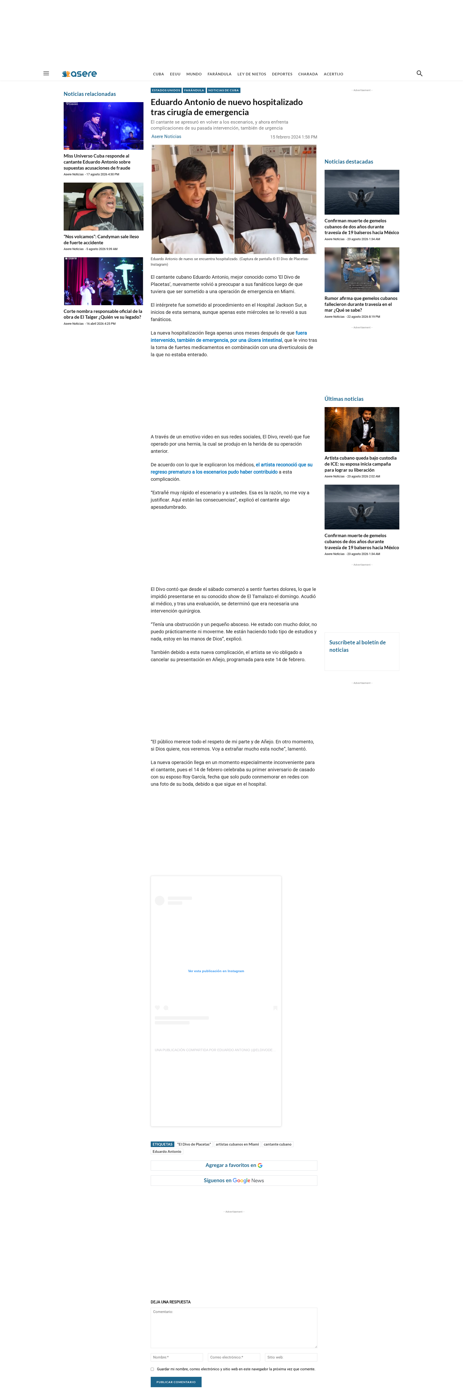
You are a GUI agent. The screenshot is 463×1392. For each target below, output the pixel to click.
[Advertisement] (231, 33)
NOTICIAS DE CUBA (223, 90)
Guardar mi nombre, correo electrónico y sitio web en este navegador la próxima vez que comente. (236, 1369)
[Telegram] (233, 1195)
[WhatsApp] (222, 1195)
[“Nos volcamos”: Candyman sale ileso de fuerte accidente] (103, 206)
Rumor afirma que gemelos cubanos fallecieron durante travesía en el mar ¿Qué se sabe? (361, 304)
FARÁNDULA (194, 90)
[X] (200, 1195)
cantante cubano (278, 1144)
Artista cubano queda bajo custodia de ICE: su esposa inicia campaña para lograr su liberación (361, 463)
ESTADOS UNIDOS (166, 90)
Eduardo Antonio (167, 1151)
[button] (419, 74)
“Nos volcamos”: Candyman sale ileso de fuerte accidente (101, 239)
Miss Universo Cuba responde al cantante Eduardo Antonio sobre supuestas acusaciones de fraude (97, 161)
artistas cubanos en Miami (237, 1144)
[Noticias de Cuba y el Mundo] (79, 74)
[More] (245, 1195)
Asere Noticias (74, 174)
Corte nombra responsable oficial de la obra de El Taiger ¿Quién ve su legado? (103, 314)
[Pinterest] (211, 1195)
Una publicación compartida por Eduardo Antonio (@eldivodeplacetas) (223, 1050)
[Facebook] (189, 1195)
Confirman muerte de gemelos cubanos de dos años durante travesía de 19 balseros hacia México (362, 226)
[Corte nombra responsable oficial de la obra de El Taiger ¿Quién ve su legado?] (103, 281)
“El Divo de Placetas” (194, 1144)
